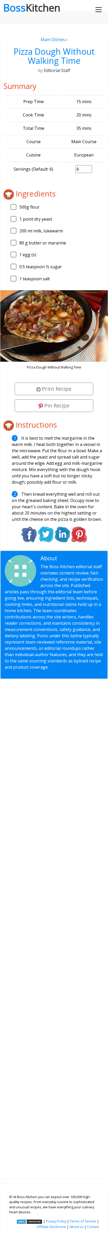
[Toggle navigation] (98, 9)
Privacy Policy (56, 1221)
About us (76, 1226)
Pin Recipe (56, 405)
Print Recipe (56, 388)
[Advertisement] (54, 931)
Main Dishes (53, 39)
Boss (31, 7)
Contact (93, 1226)
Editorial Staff (77, 558)
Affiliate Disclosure (51, 1226)
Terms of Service (83, 1221)
